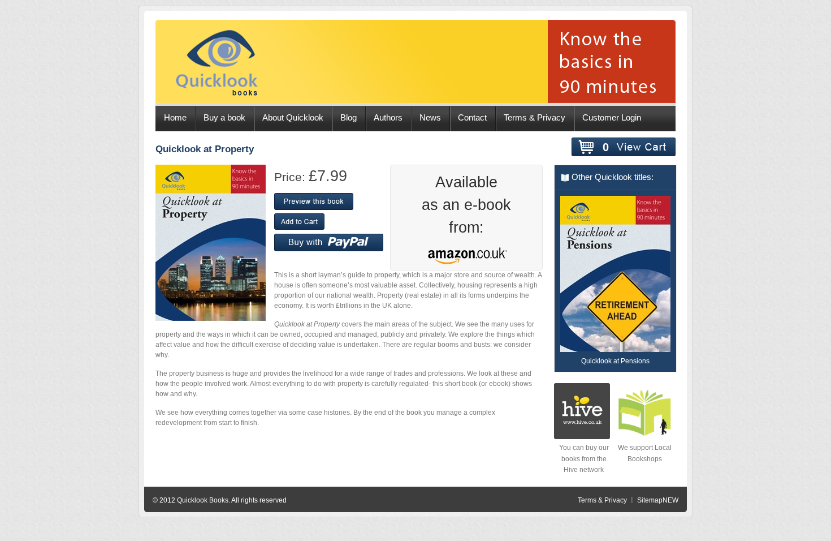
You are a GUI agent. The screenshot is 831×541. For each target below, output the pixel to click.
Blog (348, 117)
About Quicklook (292, 117)
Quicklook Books (202, 500)
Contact (472, 117)
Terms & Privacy (534, 117)
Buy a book (224, 117)
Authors (388, 117)
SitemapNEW (657, 500)
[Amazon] (464, 258)
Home (175, 117)
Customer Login (611, 117)
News (430, 117)
